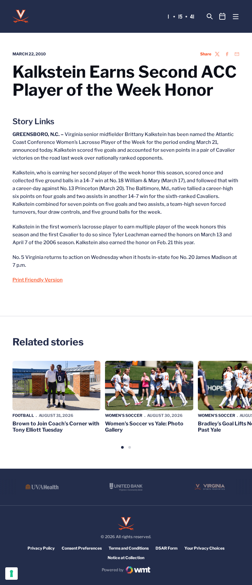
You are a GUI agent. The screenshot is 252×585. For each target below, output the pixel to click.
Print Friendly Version (37, 280)
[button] (122, 447)
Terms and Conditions (129, 548)
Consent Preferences (82, 548)
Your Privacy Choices (204, 548)
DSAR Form (167, 548)
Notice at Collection (126, 557)
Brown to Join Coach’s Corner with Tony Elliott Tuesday (55, 426)
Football (23, 415)
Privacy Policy (41, 548)
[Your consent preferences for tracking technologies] (11, 573)
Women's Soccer (123, 415)
